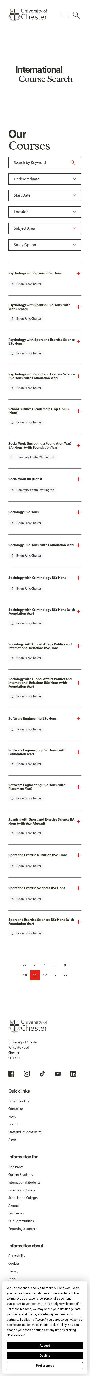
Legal (12, 1279)
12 (45, 975)
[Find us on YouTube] (58, 1074)
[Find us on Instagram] (27, 1074)
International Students (24, 1182)
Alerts (12, 1140)
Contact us (16, 1109)
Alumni (13, 1205)
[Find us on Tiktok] (43, 1074)
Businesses (16, 1213)
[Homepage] (27, 15)
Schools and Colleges (23, 1198)
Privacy (13, 1271)
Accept (45, 1345)
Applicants (16, 1167)
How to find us (18, 1101)
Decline (45, 1355)
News (12, 1116)
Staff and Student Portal (25, 1132)
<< (25, 965)
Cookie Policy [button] (57, 1325)
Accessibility (17, 1256)
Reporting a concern (23, 1229)
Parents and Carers (21, 1190)
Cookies (14, 1263)
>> (65, 975)
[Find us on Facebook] (11, 1074)
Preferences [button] (16, 1335)
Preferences (45, 1365)
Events (13, 1124)
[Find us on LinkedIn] (73, 1074)
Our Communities (21, 1221)
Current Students (20, 1175)
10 (25, 975)
